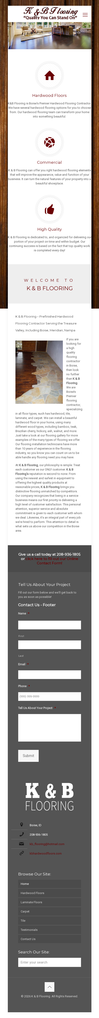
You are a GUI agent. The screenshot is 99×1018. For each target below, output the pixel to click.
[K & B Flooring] (49, 13)
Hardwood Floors (32, 893)
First (21, 636)
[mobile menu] (85, 15)
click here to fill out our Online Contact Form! (52, 560)
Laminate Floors (31, 902)
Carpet (25, 911)
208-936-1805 (39, 834)
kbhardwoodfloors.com (46, 853)
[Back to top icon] (49, 987)
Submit (28, 756)
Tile (23, 920)
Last (21, 655)
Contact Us (28, 939)
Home (25, 884)
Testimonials (29, 930)
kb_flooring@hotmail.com (47, 844)
